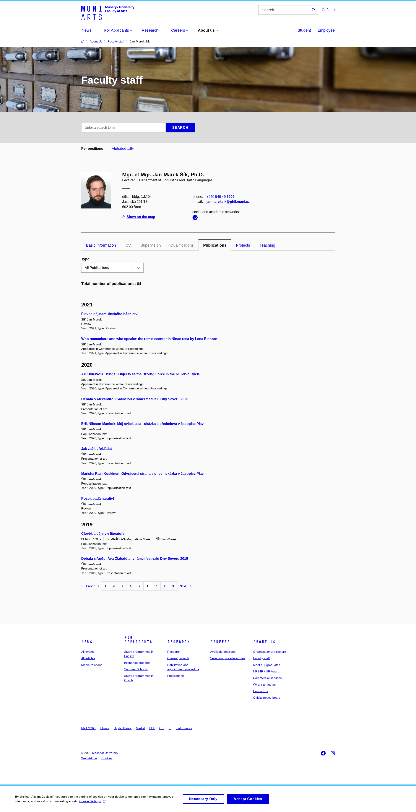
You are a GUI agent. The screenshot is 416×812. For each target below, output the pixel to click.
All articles (88, 658)
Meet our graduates (266, 665)
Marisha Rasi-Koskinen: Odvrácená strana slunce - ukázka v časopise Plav (142, 473)
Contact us (260, 691)
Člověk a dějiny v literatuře (103, 533)
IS (170, 728)
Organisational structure (269, 651)
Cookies (106, 758)
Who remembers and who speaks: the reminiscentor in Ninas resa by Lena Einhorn (149, 339)
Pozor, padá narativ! (97, 498)
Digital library (123, 728)
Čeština (328, 10)
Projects (243, 245)
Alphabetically (123, 148)
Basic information (101, 245)
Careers (220, 642)
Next (183, 586)
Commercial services (267, 678)
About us (264, 642)
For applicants (138, 639)
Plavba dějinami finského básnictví (109, 314)
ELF (152, 728)
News (87, 642)
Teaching (267, 245)
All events (87, 651)
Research (178, 642)
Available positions (223, 651)
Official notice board (266, 697)
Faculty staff (261, 658)
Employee (326, 30)
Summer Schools (136, 669)
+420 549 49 (220, 197)
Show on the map (141, 217)
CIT (161, 728)
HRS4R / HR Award (266, 671)
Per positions (92, 148)
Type (85, 259)
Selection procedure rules (227, 658)
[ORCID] (196, 218)
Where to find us (264, 684)
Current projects (178, 658)
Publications (214, 245)
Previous (92, 586)
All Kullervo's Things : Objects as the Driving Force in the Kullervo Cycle (140, 374)
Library (104, 728)
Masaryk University (105, 753)
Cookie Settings (90, 801)
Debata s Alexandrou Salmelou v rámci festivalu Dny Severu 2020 (134, 399)
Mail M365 (88, 728)
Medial (140, 728)
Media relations (91, 665)
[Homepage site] (107, 12)
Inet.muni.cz (184, 728)
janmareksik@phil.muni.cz (228, 201)
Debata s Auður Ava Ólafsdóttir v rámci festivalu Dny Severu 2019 (134, 558)
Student (304, 30)
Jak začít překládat (96, 449)
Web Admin (89, 758)
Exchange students (137, 662)
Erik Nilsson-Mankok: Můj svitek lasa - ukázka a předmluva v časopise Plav (142, 424)
